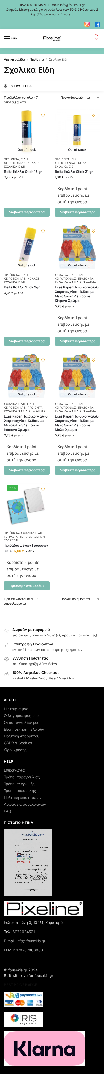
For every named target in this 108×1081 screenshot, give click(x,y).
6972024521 (24, 931)
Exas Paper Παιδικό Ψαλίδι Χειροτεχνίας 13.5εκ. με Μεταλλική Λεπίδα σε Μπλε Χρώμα (77, 423)
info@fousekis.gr (72, 5)
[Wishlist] (43, 115)
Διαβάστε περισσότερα (27, 212)
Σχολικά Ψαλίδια (68, 282)
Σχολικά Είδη (14, 166)
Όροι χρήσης (15, 749)
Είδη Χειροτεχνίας (16, 276)
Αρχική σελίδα (14, 59)
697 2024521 (36, 5)
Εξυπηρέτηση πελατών (24, 729)
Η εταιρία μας (16, 709)
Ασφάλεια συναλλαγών (25, 804)
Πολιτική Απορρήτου (21, 736)
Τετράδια (11, 536)
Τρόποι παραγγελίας (22, 777)
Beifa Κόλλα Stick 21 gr (74, 171)
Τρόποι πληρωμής (19, 784)
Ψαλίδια (89, 282)
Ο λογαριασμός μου (21, 715)
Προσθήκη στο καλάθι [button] (27, 586)
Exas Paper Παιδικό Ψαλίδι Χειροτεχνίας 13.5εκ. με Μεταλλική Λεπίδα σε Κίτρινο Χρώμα (77, 294)
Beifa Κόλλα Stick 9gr (22, 287)
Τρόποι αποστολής (20, 790)
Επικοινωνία (14, 770)
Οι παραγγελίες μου (21, 722)
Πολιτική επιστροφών (22, 797)
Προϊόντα (37, 59)
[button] (95, 38)
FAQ (7, 811)
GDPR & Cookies (18, 743)
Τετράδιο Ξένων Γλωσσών (26, 545)
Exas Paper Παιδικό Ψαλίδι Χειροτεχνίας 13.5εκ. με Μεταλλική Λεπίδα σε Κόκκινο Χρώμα (26, 423)
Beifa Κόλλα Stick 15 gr (23, 171)
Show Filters (22, 86)
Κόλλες (34, 162)
